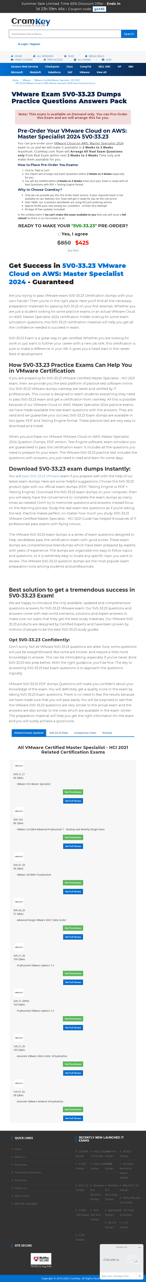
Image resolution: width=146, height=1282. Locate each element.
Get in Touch (22, 1196)
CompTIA (85, 66)
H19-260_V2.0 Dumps (95, 1214)
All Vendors (44, 56)
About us (19, 1157)
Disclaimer (20, 1180)
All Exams (84, 59)
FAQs (70, 56)
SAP (70, 72)
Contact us (20, 1188)
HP (119, 66)
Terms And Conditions (27, 1172)
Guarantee (20, 1164)
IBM (130, 66)
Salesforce (54, 72)
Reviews (107, 732)
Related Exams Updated (28, 732)
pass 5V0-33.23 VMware (40, 476)
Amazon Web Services (24, 66)
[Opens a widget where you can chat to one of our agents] (121, 1262)
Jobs (108, 59)
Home (18, 56)
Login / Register (30, 44)
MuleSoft (35, 72)
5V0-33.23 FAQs (58, 732)
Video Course (23, 59)
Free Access (55, 59)
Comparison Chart (85, 732)
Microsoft (17, 72)
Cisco (69, 66)
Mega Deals (96, 56)
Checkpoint (52, 66)
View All (101, 72)
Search (129, 34)
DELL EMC (104, 66)
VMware (85, 72)
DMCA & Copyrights (26, 1203)
